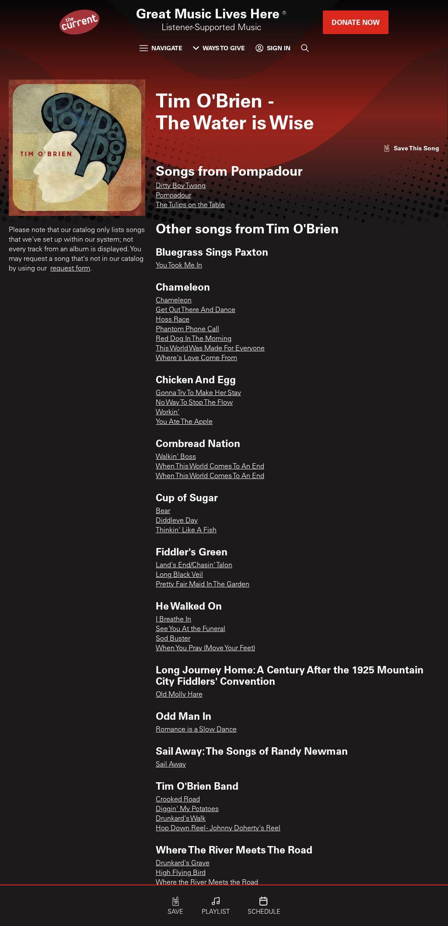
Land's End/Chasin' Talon (194, 565)
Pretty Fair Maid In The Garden (202, 584)
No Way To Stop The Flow (194, 402)
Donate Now (356, 22)
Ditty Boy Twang (181, 186)
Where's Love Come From (196, 358)
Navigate (166, 48)
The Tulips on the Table (190, 205)
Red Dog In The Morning (193, 339)
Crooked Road (178, 799)
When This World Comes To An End (210, 466)
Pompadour (173, 195)
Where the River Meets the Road (207, 882)
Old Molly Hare (179, 694)
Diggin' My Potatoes (187, 809)
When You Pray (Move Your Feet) (205, 648)
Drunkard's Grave (183, 863)
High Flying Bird (181, 873)
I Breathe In (173, 619)
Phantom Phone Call (187, 329)
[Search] (305, 48)
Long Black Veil (179, 575)
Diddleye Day (177, 520)
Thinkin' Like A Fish (186, 530)
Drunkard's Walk (181, 818)
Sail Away (171, 764)
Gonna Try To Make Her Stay (198, 393)
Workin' (167, 412)
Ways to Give (224, 48)
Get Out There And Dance (195, 310)
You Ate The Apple (184, 422)
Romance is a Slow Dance (196, 729)
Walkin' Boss (176, 457)
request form (70, 268)
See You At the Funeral (190, 629)
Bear (163, 511)
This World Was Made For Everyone (210, 348)
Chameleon (174, 300)
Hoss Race (172, 319)
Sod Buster (173, 638)
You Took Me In (179, 265)
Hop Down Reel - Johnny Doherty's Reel (218, 828)
